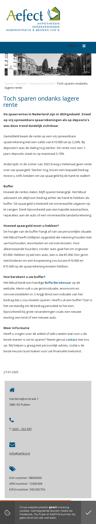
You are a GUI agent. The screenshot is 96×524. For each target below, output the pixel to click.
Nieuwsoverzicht (42, 83)
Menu (73, 45)
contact (71, 339)
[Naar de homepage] (33, 20)
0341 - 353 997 (22, 429)
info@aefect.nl (19, 453)
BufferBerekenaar (58, 282)
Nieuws (21, 83)
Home (9, 83)
